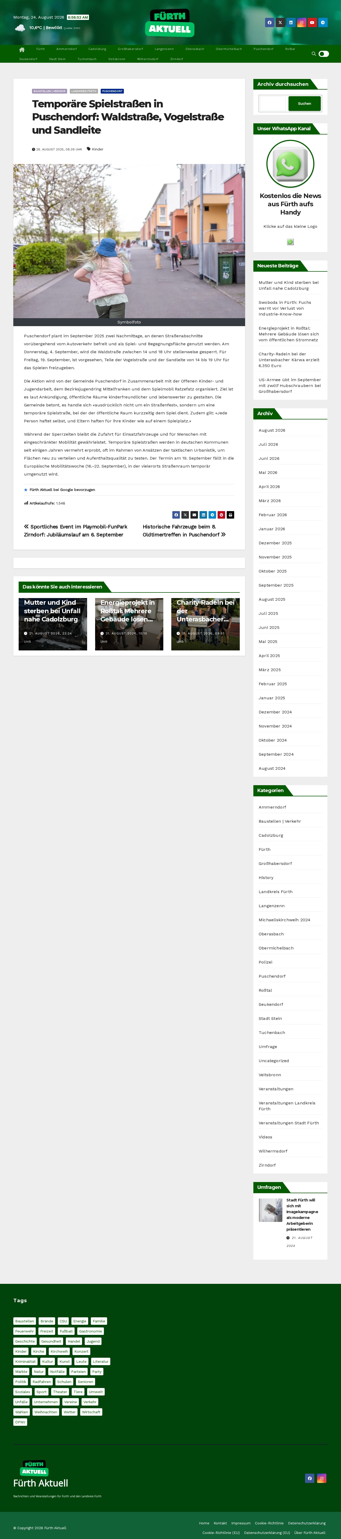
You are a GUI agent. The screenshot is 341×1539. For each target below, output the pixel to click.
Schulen (64, 1382)
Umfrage (268, 1046)
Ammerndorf (66, 49)
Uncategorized (274, 1060)
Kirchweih (59, 1351)
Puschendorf (264, 49)
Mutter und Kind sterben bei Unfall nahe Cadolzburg (52, 611)
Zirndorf (176, 59)
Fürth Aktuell (40, 1483)
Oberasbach (194, 49)
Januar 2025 (272, 697)
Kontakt (220, 1523)
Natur (39, 1371)
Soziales (22, 1392)
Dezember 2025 (275, 542)
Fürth (40, 49)
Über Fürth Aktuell (310, 1533)
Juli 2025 (268, 613)
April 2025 (269, 655)
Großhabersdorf (130, 49)
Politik (20, 1382)
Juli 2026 (268, 444)
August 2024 (272, 768)
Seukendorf (28, 59)
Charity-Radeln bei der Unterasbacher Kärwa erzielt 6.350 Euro (205, 619)
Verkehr (89, 1402)
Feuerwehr (24, 1331)
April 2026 (269, 486)
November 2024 (275, 726)
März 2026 (270, 500)
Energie (79, 1321)
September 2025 (276, 585)
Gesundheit (51, 1341)
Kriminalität (25, 1361)
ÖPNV (20, 1422)
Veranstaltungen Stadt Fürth (289, 1122)
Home (204, 1523)
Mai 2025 (268, 641)
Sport (41, 1392)
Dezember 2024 (275, 711)
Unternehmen (46, 1402)
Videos (265, 1136)
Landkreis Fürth (83, 91)
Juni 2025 (269, 627)
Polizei (265, 962)
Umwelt (96, 1392)
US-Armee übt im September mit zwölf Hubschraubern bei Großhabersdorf (290, 385)
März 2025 (270, 669)
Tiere (78, 1392)
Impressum (241, 1523)
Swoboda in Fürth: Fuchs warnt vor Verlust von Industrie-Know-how (285, 308)
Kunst (64, 1361)
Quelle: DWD (71, 28)
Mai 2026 (268, 472)
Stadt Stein (57, 59)
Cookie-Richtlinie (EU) (221, 1533)
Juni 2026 (269, 458)
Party (97, 1371)
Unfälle (21, 1402)
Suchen (304, 103)
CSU (63, 1321)
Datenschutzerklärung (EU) (267, 1533)
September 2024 (276, 754)
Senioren (85, 1382)
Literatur (100, 1361)
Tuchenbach (87, 59)
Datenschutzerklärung (307, 1523)
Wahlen (21, 1412)
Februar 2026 (273, 514)
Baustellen (24, 1321)
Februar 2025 (273, 683)
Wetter (70, 1412)
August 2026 (272, 430)
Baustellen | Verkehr (50, 91)
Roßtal (290, 49)
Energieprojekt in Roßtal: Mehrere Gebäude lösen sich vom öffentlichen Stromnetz (289, 334)
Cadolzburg (97, 49)
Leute (81, 1361)
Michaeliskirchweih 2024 (285, 919)
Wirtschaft (91, 1412)
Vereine (70, 1402)
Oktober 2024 (273, 740)
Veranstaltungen (276, 1088)
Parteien (78, 1371)
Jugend (93, 1341)
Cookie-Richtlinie (269, 1523)
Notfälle (57, 1371)
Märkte (21, 1371)
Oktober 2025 (273, 571)
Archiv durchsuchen (282, 84)
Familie (99, 1321)
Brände (46, 1321)
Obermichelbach (229, 49)
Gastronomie (90, 1331)
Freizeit (46, 1331)
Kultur (47, 1361)
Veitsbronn (116, 59)
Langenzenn (164, 49)
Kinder (97, 149)
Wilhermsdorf (148, 59)
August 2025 (272, 599)
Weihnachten (45, 1412)
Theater (60, 1392)
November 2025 (275, 557)
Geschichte (25, 1341)
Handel (74, 1341)
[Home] (22, 50)
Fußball (66, 1331)
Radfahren (42, 1382)
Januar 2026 (272, 528)
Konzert (81, 1351)
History (266, 877)
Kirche (38, 1351)
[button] (314, 53)
